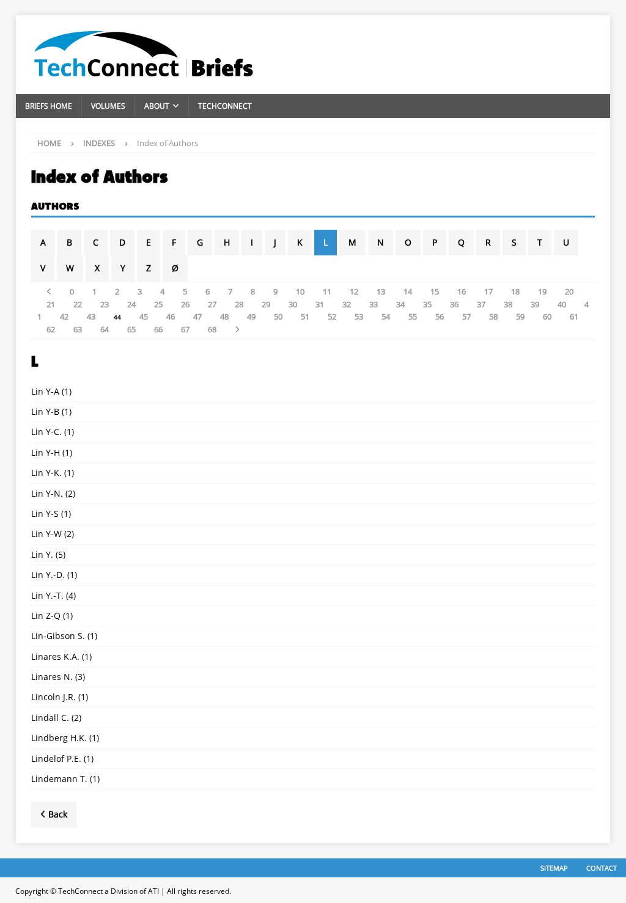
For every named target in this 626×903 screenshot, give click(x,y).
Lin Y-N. (47, 493)
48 (224, 316)
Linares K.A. (55, 656)
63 (77, 329)
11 (327, 291)
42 (64, 316)
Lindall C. (50, 717)
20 (569, 291)
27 (212, 304)
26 (185, 304)
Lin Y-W (46, 533)
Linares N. (52, 676)
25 (158, 304)
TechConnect (225, 106)
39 (535, 304)
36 (454, 304)
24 (131, 304)
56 (439, 316)
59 (520, 316)
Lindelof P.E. (56, 758)
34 (400, 304)
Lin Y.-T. (47, 595)
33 (373, 304)
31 (319, 304)
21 (50, 304)
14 (407, 291)
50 (278, 316)
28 (239, 304)
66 (158, 329)
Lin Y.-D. (48, 574)
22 (77, 304)
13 (381, 291)
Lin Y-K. (46, 472)
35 (427, 304)
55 (412, 316)
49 (251, 316)
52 (332, 316)
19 (542, 291)
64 (104, 329)
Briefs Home (48, 106)
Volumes (108, 106)
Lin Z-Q (46, 615)
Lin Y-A (45, 391)
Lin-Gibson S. (58, 636)
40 (562, 304)
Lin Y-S (45, 513)
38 (508, 304)
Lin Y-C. (46, 431)
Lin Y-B (45, 411)
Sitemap (554, 867)
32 (346, 304)
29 (266, 304)
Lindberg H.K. (59, 738)
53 (359, 316)
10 (300, 291)
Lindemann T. (59, 778)
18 (515, 291)
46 (170, 316)
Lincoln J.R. (53, 697)
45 (143, 316)
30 (293, 304)
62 (50, 329)
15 (434, 291)
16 (461, 291)
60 (547, 316)
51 (305, 316)
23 (104, 304)
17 (488, 291)
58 (493, 316)
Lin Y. (42, 554)
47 (197, 316)
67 (185, 329)
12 (354, 291)
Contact (601, 867)
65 (131, 329)
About (156, 106)
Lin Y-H (45, 452)
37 (481, 304)
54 (385, 316)
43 (91, 316)
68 (212, 329)
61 (574, 316)
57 (466, 316)
